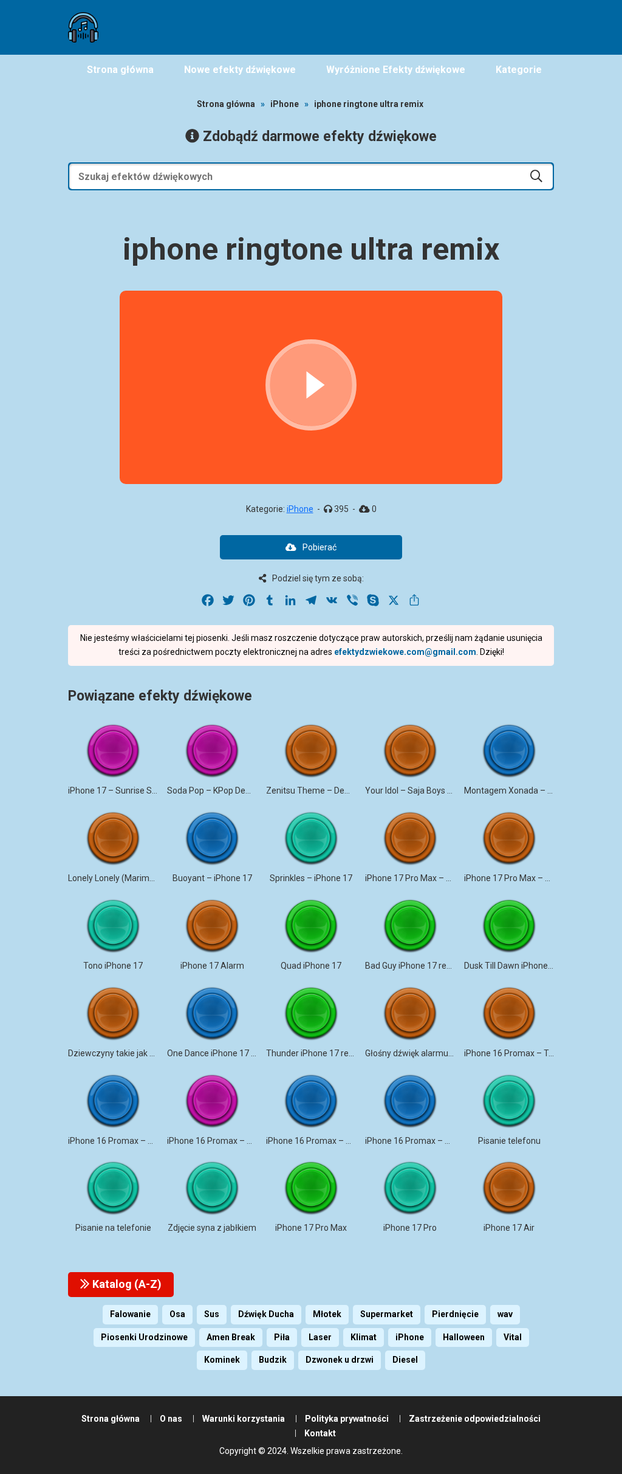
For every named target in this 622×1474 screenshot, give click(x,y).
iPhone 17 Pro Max (311, 1228)
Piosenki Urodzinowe (144, 1337)
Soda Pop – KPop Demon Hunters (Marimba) (252, 790)
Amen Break (231, 1337)
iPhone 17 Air (509, 1228)
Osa (177, 1314)
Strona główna (226, 104)
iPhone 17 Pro (410, 1228)
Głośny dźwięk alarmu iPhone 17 (426, 1053)
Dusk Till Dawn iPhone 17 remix (523, 966)
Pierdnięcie (455, 1314)
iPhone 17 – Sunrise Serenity (123, 790)
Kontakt (320, 1433)
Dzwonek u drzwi (340, 1360)
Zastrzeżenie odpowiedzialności (475, 1419)
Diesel (405, 1360)
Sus (211, 1314)
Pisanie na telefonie (113, 1228)
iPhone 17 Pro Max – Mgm (514, 878)
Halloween (464, 1337)
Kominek (222, 1360)
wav (505, 1314)
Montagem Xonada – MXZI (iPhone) (533, 790)
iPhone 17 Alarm (212, 966)
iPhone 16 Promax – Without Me (426, 1141)
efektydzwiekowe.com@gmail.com (405, 652)
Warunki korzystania (243, 1419)
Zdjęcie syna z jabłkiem (212, 1228)
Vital (513, 1337)
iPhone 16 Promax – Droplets (124, 1141)
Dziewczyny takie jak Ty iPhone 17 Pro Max (150, 1053)
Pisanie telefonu (509, 1141)
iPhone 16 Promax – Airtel (316, 1141)
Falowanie (130, 1314)
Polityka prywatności (347, 1419)
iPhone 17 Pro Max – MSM (415, 878)
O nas (171, 1419)
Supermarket (386, 1314)
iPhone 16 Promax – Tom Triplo (524, 1053)
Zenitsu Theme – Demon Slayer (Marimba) (348, 790)
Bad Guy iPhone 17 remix (412, 966)
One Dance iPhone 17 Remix (221, 1053)
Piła (282, 1337)
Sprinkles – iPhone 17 (311, 878)
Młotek (327, 1314)
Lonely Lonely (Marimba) (115, 878)
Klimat (363, 1337)
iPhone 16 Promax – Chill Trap (224, 1141)
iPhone (284, 104)
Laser (320, 1337)
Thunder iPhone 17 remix (314, 1053)
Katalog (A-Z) (126, 1284)
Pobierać (319, 547)
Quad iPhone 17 (311, 966)
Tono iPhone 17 (113, 966)
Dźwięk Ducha (266, 1314)
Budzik (273, 1360)
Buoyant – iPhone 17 (212, 878)
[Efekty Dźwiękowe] (83, 27)
